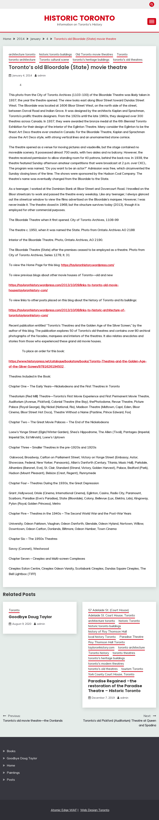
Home (11, 765)
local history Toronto (102, 637)
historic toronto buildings (55, 54)
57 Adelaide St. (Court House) (108, 610)
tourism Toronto (132, 669)
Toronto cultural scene (54, 59)
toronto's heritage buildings (91, 59)
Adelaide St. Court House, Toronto (111, 615)
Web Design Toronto (94, 810)
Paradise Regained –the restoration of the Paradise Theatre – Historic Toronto (115, 685)
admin (42, 75)
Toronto (122, 54)
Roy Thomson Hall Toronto (106, 642)
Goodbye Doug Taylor (30, 617)
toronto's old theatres (128, 59)
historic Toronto (129, 621)
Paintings (13, 772)
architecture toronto (22, 54)
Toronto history (98, 653)
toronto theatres (124, 653)
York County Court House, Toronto (111, 674)
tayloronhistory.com (101, 647)
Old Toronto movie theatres (94, 54)
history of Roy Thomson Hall (107, 631)
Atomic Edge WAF (64, 810)
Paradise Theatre (131, 637)
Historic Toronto (79, 18)
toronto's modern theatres (106, 663)
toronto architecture (22, 59)
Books (11, 751)
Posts (11, 779)
